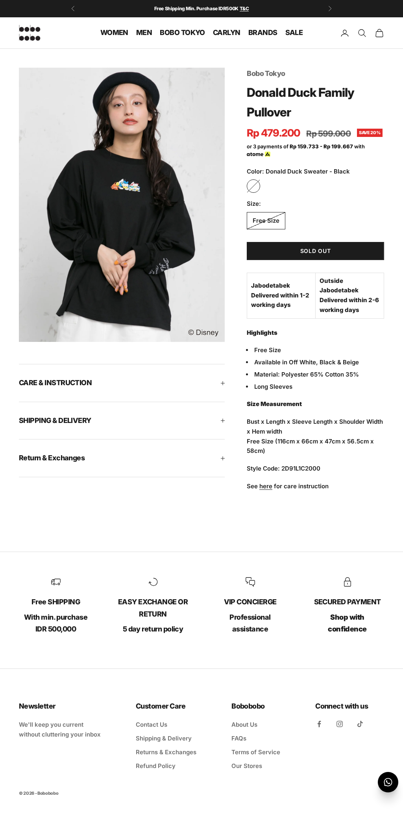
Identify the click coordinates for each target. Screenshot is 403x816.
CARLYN (226, 32)
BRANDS (262, 32)
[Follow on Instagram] (340, 724)
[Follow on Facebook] (319, 724)
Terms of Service (255, 752)
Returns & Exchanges (166, 752)
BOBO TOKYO (182, 32)
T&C (244, 8)
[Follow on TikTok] (360, 724)
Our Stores (246, 766)
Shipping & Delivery (164, 738)
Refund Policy (156, 766)
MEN (144, 32)
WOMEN (114, 32)
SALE (294, 32)
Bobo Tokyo (266, 73)
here (265, 486)
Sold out (315, 250)
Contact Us (151, 724)
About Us (244, 724)
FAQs (238, 738)
